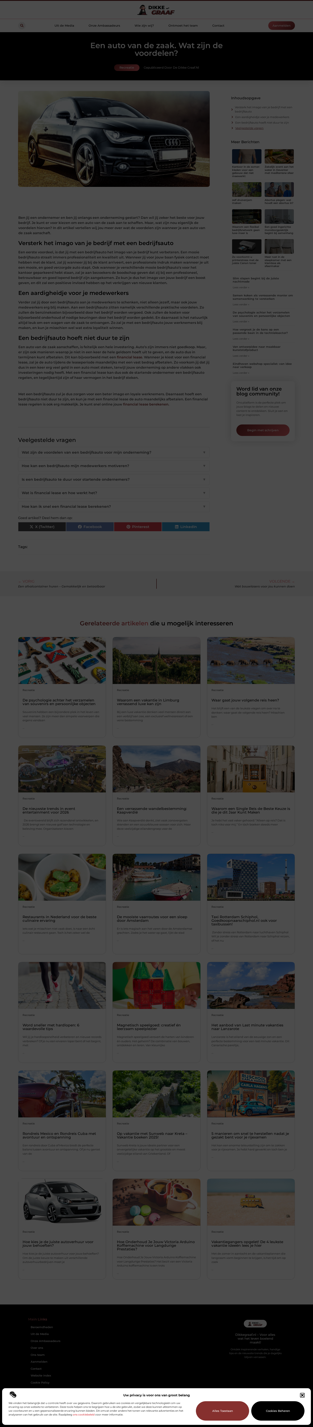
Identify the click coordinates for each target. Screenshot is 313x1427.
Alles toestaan (222, 1411)
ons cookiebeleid (84, 1414)
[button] (302, 1395)
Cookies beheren (278, 1411)
